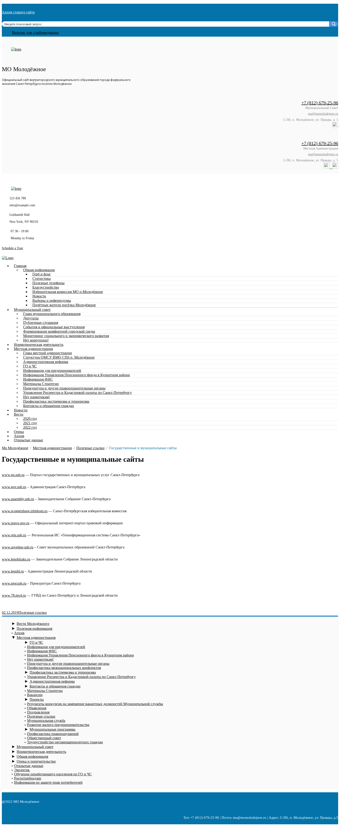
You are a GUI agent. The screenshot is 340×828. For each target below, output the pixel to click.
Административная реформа (45, 362)
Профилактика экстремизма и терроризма (63, 672)
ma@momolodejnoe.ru (323, 113)
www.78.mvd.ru (14, 595)
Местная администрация (36, 638)
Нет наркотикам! (40, 659)
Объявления (36, 708)
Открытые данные (28, 440)
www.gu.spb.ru (13, 475)
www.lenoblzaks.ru (16, 559)
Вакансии (35, 695)
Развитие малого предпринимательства (58, 725)
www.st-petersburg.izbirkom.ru (24, 511)
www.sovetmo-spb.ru (17, 547)
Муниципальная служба (46, 721)
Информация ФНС (42, 651)
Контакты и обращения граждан (48, 406)
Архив (19, 633)
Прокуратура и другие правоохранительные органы (68, 664)
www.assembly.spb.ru (18, 499)
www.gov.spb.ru (14, 487)
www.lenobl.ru (13, 571)
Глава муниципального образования (51, 314)
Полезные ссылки (33, 613)
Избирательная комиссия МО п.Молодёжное (67, 292)
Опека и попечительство (36, 761)
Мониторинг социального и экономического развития (66, 336)
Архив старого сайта (18, 12)
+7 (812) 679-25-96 (319, 102)
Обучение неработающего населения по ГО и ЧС (53, 774)
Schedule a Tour (12, 248)
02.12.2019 (10, 613)
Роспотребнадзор (27, 778)
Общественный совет (44, 738)
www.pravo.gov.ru (15, 523)
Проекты (37, 699)
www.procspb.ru (14, 583)
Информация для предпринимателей (56, 647)
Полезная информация (34, 629)
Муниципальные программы (52, 729)
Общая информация (32, 756)
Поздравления (38, 712)
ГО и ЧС (36, 642)
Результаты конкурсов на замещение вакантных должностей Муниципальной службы (95, 704)
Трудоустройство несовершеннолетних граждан (65, 742)
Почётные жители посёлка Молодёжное (64, 305)
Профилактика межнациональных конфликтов (64, 668)
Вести (18, 414)
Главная (20, 266)
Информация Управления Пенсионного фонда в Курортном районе (76, 375)
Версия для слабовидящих (35, 32)
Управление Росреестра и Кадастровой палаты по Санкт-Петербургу (77, 393)
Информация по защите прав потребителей (48, 782)
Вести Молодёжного (33, 624)
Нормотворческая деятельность (41, 752)
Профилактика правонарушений (53, 734)
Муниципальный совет (35, 747)
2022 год (30, 427)
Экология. (22, 770)
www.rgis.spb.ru (14, 535)
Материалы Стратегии (45, 691)
